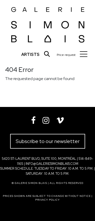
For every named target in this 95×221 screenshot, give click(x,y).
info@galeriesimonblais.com (52, 164)
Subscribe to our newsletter (48, 141)
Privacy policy (47, 199)
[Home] (48, 23)
